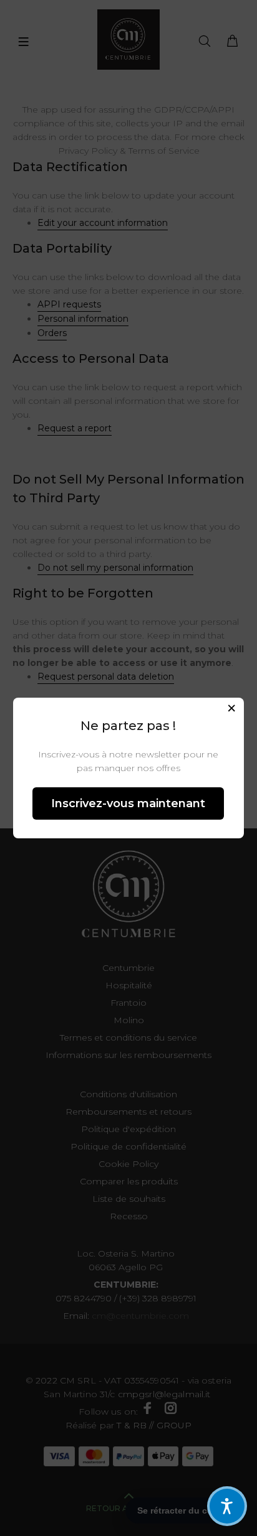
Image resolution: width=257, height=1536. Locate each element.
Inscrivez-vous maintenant (128, 803)
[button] (227, 1506)
